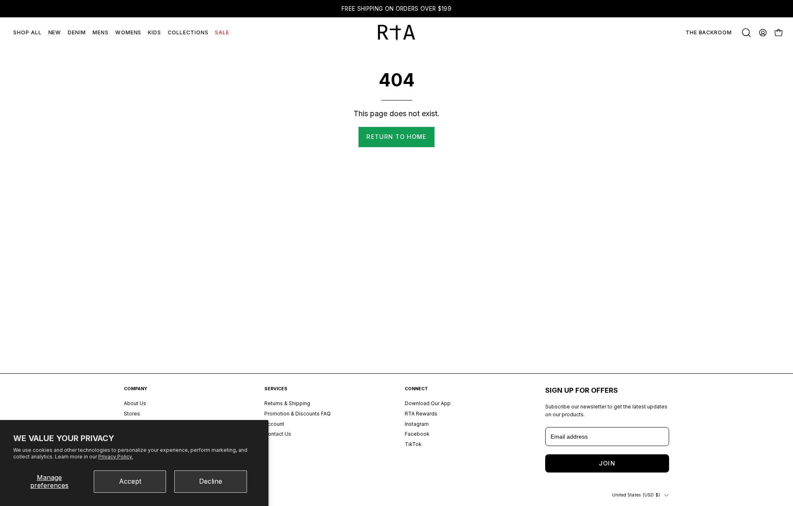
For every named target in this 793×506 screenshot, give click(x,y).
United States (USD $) (636, 495)
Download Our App (428, 403)
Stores (132, 414)
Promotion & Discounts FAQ (297, 414)
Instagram (417, 424)
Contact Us (277, 434)
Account (274, 424)
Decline (210, 481)
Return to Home (396, 136)
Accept (130, 481)
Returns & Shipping (287, 403)
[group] (396, 8)
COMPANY (135, 388)
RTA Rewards (421, 414)
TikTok (413, 444)
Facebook (417, 434)
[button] (746, 32)
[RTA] (396, 33)
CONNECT (416, 388)
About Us (135, 403)
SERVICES (275, 388)
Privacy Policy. (115, 456)
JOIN (607, 463)
